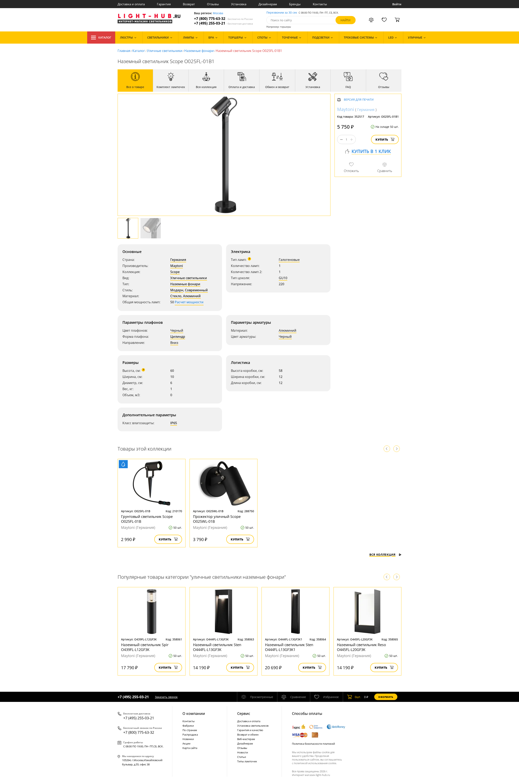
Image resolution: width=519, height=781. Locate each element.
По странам (189, 730)
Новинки (188, 739)
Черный (176, 330)
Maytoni (176, 266)
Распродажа (190, 734)
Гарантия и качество (250, 730)
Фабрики (188, 725)
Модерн (176, 290)
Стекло (175, 296)
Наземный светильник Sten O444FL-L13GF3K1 (289, 647)
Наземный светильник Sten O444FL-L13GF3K (217, 647)
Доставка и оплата (131, 4)
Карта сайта (189, 748)
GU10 (283, 278)
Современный (196, 290)
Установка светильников (252, 725)
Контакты (320, 4)
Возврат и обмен (247, 734)
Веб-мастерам (246, 739)
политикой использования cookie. (315, 763)
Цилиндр (177, 336)
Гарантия (164, 4)
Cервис (243, 713)
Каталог (104, 37)
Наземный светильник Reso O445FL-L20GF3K (361, 647)
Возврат (189, 4)
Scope (175, 272)
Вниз (174, 342)
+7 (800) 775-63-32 (223, 18)
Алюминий (192, 296)
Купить (381, 140)
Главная (124, 50)
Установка (238, 4)
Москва (218, 13)
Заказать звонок (166, 697)
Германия (178, 259)
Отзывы (213, 4)
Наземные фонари (199, 50)
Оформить (385, 696)
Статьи (241, 757)
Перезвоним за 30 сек (281, 12)
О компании (193, 713)
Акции (186, 743)
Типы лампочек (247, 761)
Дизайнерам (267, 4)
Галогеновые (289, 259)
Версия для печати (359, 100)
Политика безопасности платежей (313, 744)
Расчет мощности (189, 302)
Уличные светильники (164, 50)
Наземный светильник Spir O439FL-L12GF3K (144, 647)
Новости (242, 752)
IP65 (173, 423)
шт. (358, 697)
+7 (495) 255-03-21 (223, 23)
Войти (396, 4)
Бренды (295, 4)
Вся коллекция (382, 554)
